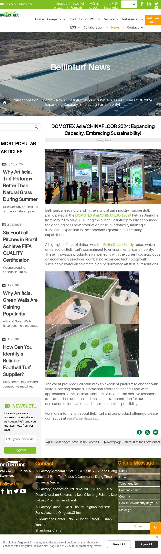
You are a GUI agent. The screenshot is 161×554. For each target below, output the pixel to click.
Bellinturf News (80, 100)
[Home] (9, 13)
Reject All (119, 544)
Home (47, 100)
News (60, 100)
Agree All (146, 544)
